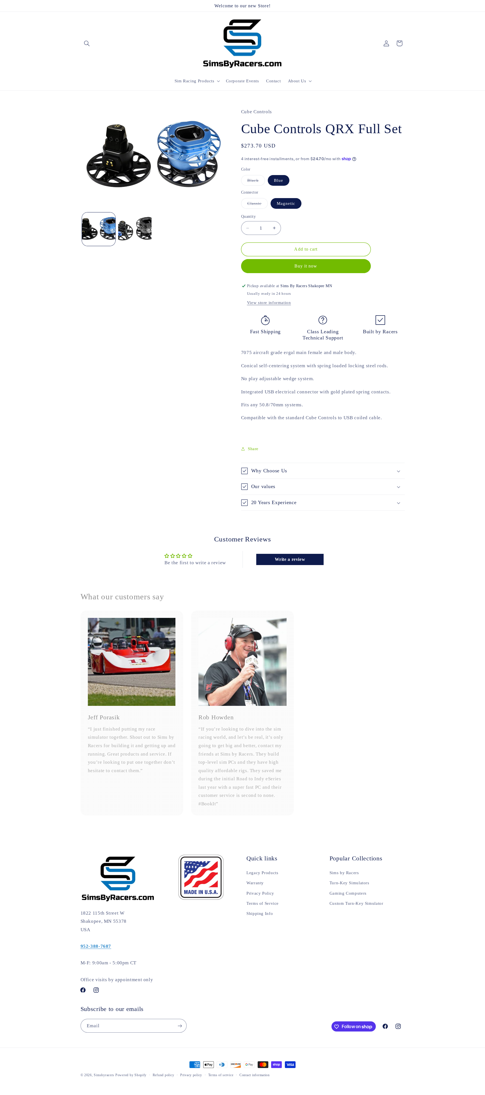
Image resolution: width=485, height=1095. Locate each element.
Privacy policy (191, 1075)
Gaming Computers (348, 893)
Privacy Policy (260, 893)
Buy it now (305, 266)
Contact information (254, 1075)
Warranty (255, 883)
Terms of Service (262, 903)
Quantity (248, 216)
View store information (269, 302)
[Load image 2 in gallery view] (135, 229)
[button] (87, 43)
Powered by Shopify (131, 1075)
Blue (278, 180)
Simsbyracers (104, 1075)
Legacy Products (262, 872)
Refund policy (163, 1075)
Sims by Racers (344, 872)
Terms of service (221, 1075)
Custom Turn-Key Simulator (356, 903)
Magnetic (286, 203)
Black (256, 182)
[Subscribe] (179, 1026)
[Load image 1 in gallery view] (98, 229)
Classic (257, 205)
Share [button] (253, 448)
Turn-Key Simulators (349, 883)
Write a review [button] (290, 559)
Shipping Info (259, 913)
